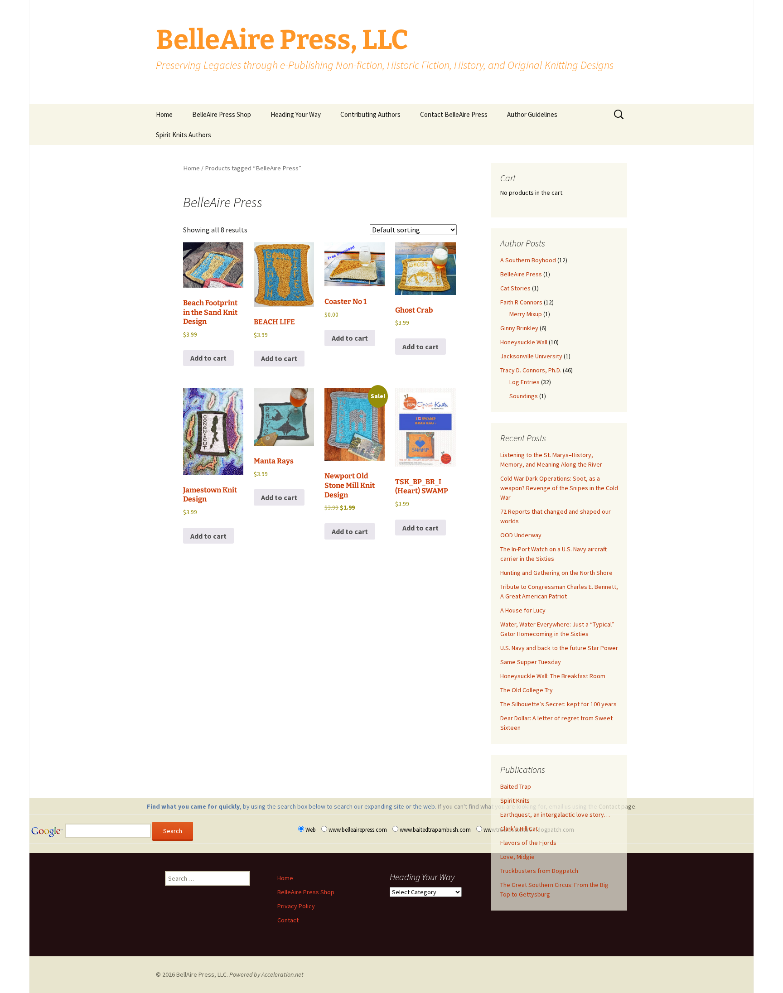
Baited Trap (515, 786)
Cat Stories (515, 288)
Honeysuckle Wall (523, 342)
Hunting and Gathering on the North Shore (556, 573)
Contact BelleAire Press (454, 114)
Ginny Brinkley (519, 328)
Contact (288, 920)
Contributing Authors (370, 114)
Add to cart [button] (208, 357)
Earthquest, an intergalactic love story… (555, 814)
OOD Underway (520, 535)
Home (164, 114)
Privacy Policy (296, 906)
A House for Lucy (523, 610)
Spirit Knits (515, 800)
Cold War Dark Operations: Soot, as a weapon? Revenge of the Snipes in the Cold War (559, 487)
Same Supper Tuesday (530, 662)
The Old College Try (526, 690)
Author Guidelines (532, 114)
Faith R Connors (521, 302)
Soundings (523, 396)
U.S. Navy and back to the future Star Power (559, 648)
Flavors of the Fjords (528, 843)
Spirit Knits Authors (183, 134)
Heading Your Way (296, 114)
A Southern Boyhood (528, 260)
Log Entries (524, 382)
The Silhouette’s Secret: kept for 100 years (558, 704)
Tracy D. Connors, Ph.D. (530, 370)
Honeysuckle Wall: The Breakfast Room (552, 676)
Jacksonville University (531, 356)
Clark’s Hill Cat (519, 828)
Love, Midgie (517, 857)
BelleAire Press (521, 274)
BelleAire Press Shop (221, 114)
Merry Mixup (525, 314)
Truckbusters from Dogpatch (539, 871)
